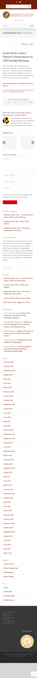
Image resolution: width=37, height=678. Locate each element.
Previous (25, 44)
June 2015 (7, 545)
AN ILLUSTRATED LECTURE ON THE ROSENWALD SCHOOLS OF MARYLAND (17, 349)
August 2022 (8, 375)
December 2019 (9, 434)
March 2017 (8, 485)
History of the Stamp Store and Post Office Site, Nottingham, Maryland (17, 315)
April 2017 (7, 481)
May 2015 (7, 549)
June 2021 (7, 417)
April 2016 (7, 506)
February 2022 (9, 392)
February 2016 (9, 515)
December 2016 (9, 494)
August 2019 (8, 443)
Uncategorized (12, 91)
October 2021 (8, 400)
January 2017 (8, 489)
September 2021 (9, 404)
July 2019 (7, 447)
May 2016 (7, 502)
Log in (6, 587)
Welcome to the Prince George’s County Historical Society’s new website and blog (18, 324)
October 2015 (8, 528)
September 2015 (9, 532)
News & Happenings (11, 568)
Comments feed (9, 596)
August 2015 (8, 536)
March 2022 (8, 387)
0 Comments (20, 91)
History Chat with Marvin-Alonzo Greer (17, 298)
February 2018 (9, 460)
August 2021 (8, 409)
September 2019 (9, 438)
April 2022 (7, 383)
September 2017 (9, 468)
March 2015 (8, 553)
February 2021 (9, 430)
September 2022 (9, 370)
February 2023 (9, 362)
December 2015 (9, 523)
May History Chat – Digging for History (17, 302)
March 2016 (8, 510)
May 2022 (7, 379)
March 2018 (8, 455)
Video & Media (9, 576)
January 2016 (8, 519)
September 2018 (9, 451)
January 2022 (8, 396)
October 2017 (8, 464)
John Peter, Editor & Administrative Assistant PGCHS (17, 90)
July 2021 (7, 413)
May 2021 (7, 421)
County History (9, 564)
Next (31, 44)
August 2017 (8, 472)
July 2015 (7, 540)
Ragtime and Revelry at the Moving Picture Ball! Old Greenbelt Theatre (18, 333)
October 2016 (8, 498)
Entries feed (8, 591)
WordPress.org (9, 600)
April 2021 (7, 426)
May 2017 (7, 477)
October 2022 (8, 366)
